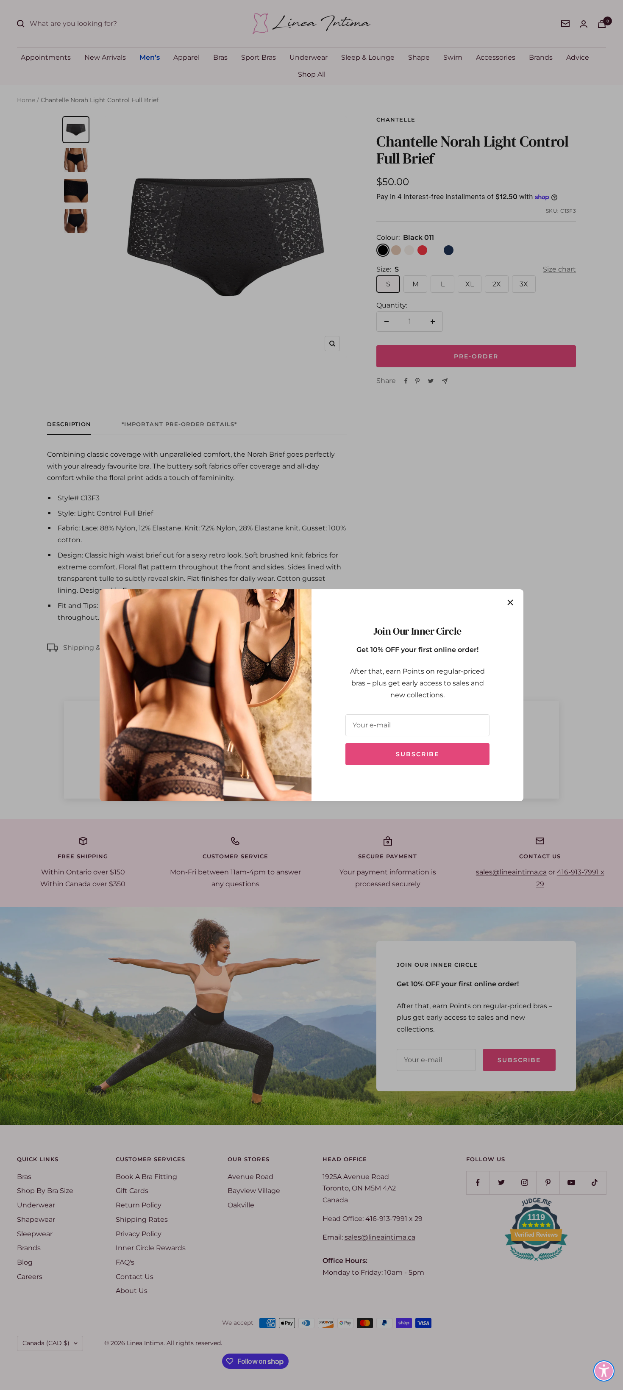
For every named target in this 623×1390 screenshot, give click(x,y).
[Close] (510, 602)
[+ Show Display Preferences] (604, 1371)
